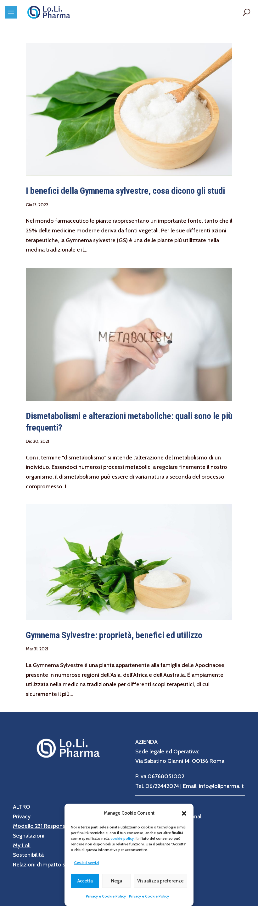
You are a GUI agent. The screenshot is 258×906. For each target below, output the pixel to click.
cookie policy (122, 838)
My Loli (22, 845)
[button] (184, 813)
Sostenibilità (28, 854)
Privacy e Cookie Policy (106, 896)
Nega (116, 881)
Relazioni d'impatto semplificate (53, 864)
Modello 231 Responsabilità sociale (55, 825)
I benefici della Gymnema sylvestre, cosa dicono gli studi (125, 191)
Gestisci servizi (86, 862)
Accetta (85, 881)
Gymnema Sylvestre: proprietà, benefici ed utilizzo (114, 635)
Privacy (22, 816)
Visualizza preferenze (160, 881)
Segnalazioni (28, 835)
